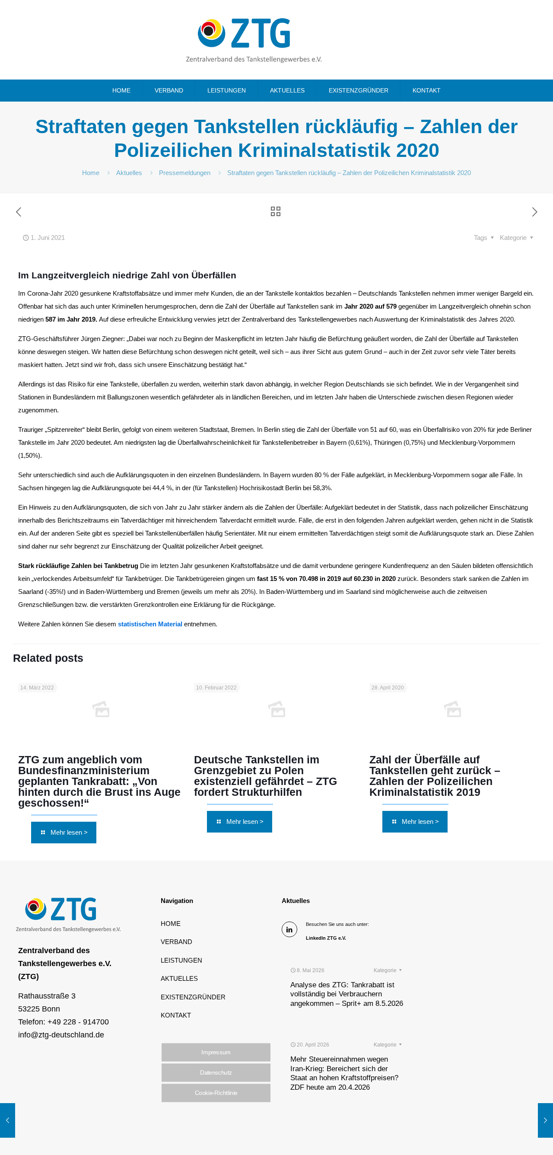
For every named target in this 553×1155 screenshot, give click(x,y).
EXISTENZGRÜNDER (193, 997)
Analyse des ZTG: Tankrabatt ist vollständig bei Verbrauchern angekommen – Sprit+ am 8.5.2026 (346, 994)
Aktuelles (129, 172)
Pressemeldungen (184, 172)
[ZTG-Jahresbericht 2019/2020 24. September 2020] (7, 1120)
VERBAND (176, 941)
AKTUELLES (179, 978)
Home (90, 172)
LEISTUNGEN (181, 960)
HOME (171, 923)
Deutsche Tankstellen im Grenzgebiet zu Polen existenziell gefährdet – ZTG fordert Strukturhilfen (265, 775)
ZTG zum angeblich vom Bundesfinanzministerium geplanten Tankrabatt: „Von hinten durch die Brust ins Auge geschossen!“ (99, 781)
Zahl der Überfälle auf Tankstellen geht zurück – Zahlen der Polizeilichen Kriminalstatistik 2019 (434, 775)
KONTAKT (176, 1015)
